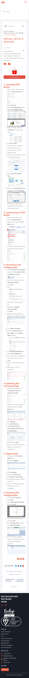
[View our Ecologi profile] (9, 612)
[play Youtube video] (14, 72)
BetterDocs (16, 586)
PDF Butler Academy (9, 33)
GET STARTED (19, 33)
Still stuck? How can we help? (15, 571)
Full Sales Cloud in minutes (9, 580)
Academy (10, 31)
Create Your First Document (19, 580)
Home (5, 31)
